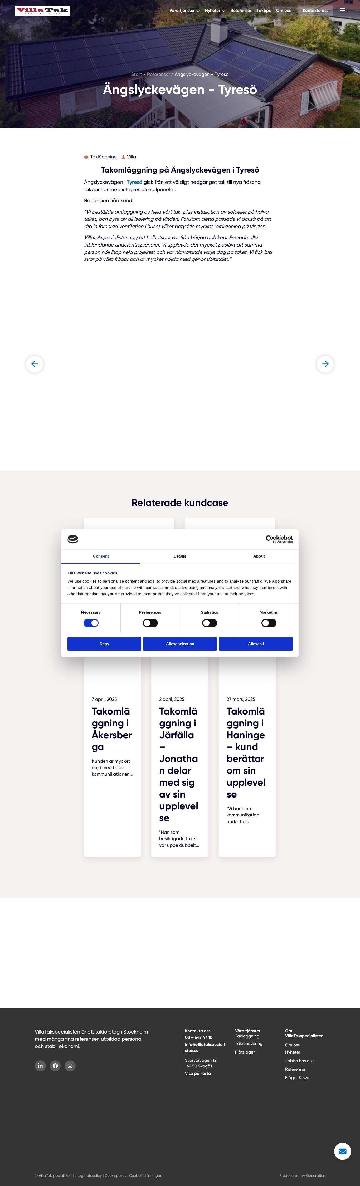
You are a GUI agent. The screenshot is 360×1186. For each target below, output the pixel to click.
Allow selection (180, 644)
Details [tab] (180, 556)
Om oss (283, 10)
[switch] (150, 623)
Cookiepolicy (115, 1175)
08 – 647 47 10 (198, 1037)
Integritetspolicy (88, 1175)
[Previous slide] (34, 364)
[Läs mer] (112, 719)
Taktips (264, 10)
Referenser (241, 10)
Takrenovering (248, 1043)
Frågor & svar (298, 1077)
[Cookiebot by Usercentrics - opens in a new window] (270, 539)
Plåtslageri (245, 1052)
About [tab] (259, 556)
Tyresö (134, 182)
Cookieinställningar (145, 1175)
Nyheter (212, 10)
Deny (104, 644)
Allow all (256, 644)
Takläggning (247, 1036)
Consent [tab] (101, 556)
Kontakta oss (315, 10)
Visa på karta (198, 1073)
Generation (315, 1175)
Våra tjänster (182, 10)
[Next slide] (325, 364)
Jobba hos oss (299, 1060)
